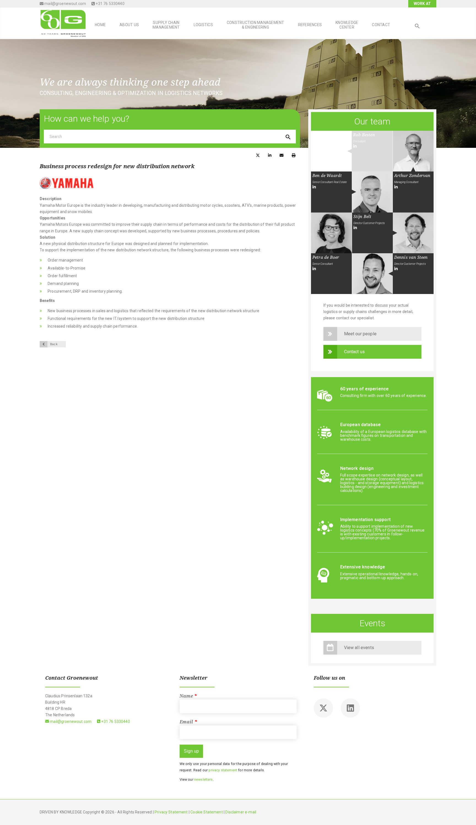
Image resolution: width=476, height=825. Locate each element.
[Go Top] (466, 812)
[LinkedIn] (355, 146)
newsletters (203, 779)
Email (188, 722)
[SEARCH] (417, 26)
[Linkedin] (350, 708)
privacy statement (223, 770)
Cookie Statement (206, 812)
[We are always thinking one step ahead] (63, 23)
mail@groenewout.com (65, 3)
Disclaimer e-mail (240, 812)
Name (188, 696)
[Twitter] (323, 708)
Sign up (191, 751)
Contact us (354, 351)
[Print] (294, 155)
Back (54, 344)
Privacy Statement (171, 812)
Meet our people (360, 333)
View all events (359, 647)
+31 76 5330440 (110, 3)
